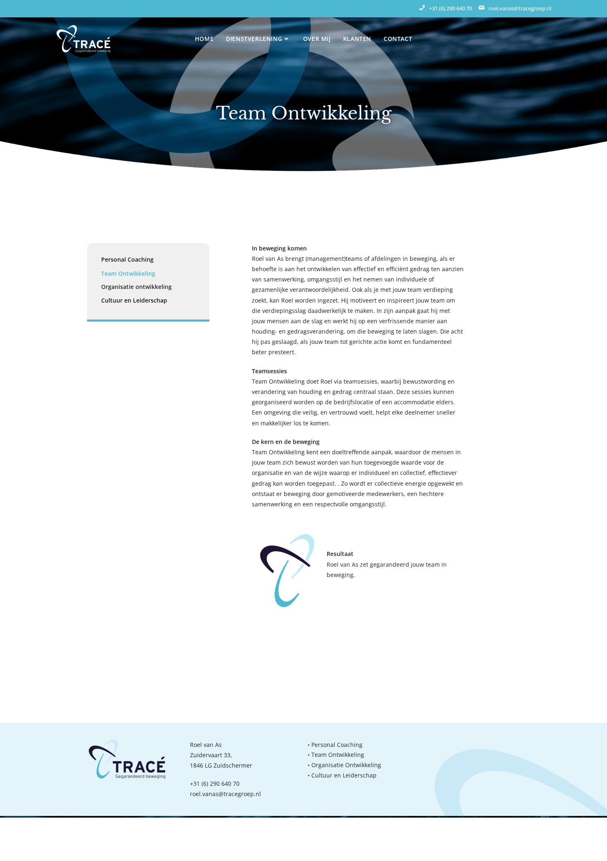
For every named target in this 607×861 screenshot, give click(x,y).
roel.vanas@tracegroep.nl (225, 794)
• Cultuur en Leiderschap (342, 775)
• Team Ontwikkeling (336, 754)
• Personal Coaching (335, 745)
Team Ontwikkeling (128, 273)
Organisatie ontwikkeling (136, 287)
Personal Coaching (127, 259)
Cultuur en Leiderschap (134, 300)
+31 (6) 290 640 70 (214, 783)
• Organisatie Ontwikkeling (344, 765)
